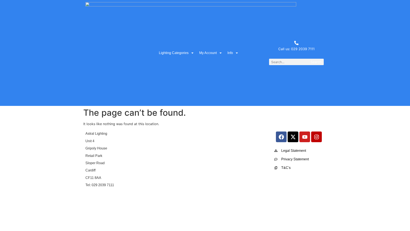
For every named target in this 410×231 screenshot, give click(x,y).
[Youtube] (304, 137)
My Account (208, 53)
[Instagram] (316, 137)
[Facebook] (281, 137)
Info (230, 53)
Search (316, 62)
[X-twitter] (293, 137)
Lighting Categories (174, 53)
